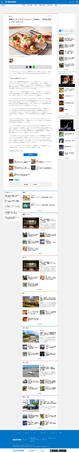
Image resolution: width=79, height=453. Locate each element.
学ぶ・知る (50, 5)
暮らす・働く (42, 5)
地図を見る (30, 154)
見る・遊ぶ (30, 5)
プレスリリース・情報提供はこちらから (49, 438)
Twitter (73, 2)
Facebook (70, 2)
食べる (23, 5)
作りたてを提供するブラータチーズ (18, 78)
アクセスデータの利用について (35, 439)
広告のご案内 (32, 441)
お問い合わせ (44, 439)
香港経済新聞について (34, 438)
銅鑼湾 (19, 24)
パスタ (11, 24)
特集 (56, 5)
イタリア (14, 24)
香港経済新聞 (10, 2)
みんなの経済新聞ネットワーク (18, 451)
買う (36, 5)
